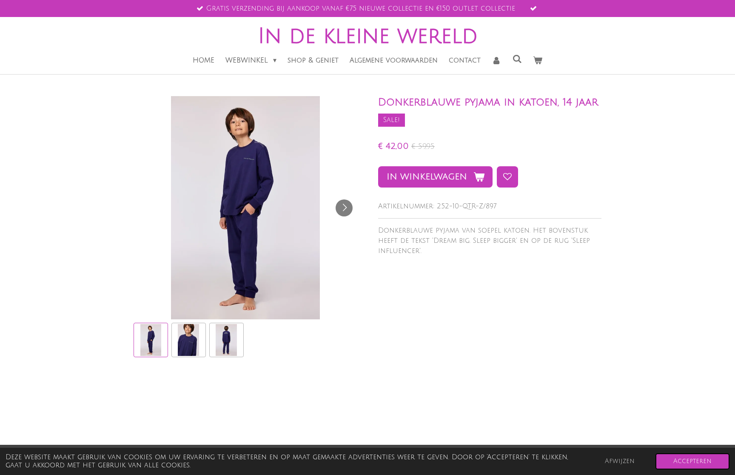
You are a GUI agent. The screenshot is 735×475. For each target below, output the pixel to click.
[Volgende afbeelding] (344, 207)
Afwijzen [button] (620, 461)
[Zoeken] (517, 59)
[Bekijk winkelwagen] (537, 60)
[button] (151, 340)
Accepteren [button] (692, 461)
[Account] (496, 60)
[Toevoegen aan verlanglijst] (507, 177)
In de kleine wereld (368, 36)
